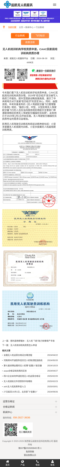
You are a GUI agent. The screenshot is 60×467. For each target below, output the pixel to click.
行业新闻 (40, 27)
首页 (8, 465)
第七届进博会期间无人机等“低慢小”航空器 (23, 365)
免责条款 (30, 451)
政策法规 (30, 42)
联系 (53, 465)
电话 (38, 465)
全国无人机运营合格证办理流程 (18, 355)
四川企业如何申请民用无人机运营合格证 (22, 376)
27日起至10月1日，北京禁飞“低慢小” (20, 392)
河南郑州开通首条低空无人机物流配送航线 (23, 360)
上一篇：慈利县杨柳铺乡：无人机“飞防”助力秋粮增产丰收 (28, 341)
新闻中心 (29, 27)
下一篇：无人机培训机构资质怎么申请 (19, 345)
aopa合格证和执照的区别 (15, 371)
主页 (21, 27)
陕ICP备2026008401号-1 (30, 448)
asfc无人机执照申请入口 (15, 386)
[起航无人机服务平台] (18, 7)
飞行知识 (40, 35)
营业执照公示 (30, 455)
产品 (23, 465)
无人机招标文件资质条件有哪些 (18, 381)
